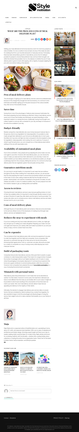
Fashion (14, 17)
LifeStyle (8, 22)
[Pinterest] (5, 342)
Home (7, 17)
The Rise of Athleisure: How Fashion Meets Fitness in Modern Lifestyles (10, 370)
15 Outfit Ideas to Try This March (65, 138)
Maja (11, 40)
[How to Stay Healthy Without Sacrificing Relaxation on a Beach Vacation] (27, 358)
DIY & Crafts (62, 17)
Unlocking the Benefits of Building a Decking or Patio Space (64, 56)
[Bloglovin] (66, 169)
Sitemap (67, 418)
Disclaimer (13, 418)
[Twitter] (59, 169)
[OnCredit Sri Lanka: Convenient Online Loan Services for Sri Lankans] (44, 358)
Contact (6, 418)
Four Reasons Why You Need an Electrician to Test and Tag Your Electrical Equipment (65, 100)
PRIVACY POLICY (58, 418)
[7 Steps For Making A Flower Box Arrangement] (64, 149)
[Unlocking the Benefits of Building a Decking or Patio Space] (64, 53)
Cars (53, 17)
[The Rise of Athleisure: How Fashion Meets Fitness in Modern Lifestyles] (11, 358)
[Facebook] (4, 342)
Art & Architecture (36, 17)
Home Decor (23, 17)
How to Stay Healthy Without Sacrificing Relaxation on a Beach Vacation (26, 370)
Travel (47, 17)
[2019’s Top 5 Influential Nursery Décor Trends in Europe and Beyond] (64, 112)
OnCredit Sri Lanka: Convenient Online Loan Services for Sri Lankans (44, 369)
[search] (76, 7)
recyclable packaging (41, 265)
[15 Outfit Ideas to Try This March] (64, 132)
